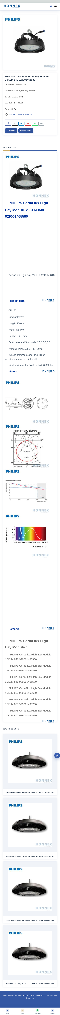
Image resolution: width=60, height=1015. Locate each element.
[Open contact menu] (57, 755)
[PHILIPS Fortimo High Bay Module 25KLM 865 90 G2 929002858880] (30, 761)
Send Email (27, 130)
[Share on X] (15, 124)
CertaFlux (28, 114)
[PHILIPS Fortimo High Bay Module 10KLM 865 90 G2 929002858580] (30, 953)
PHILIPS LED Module (16, 114)
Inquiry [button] (11, 130)
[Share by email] (41, 124)
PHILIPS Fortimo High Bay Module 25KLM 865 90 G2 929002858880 (30, 792)
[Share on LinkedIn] (21, 124)
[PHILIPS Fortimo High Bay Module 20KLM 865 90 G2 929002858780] (30, 825)
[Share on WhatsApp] (35, 124)
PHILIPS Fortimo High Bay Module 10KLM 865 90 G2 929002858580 (30, 984)
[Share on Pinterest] (28, 124)
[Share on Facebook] (8, 124)
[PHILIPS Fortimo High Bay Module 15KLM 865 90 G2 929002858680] (30, 889)
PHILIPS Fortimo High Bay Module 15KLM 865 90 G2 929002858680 (30, 920)
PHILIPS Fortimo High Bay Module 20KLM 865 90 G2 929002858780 (30, 856)
